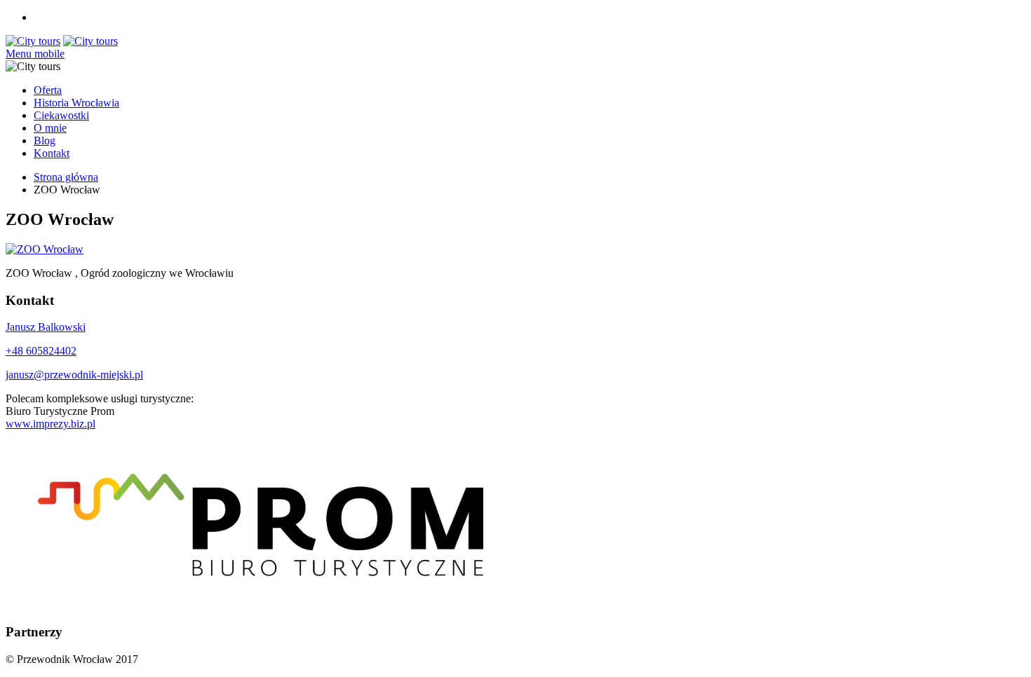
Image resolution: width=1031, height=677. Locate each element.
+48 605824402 (41, 351)
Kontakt (51, 153)
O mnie (50, 128)
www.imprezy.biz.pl (50, 424)
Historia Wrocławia (76, 103)
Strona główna (66, 177)
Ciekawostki (61, 115)
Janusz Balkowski (46, 327)
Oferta (48, 90)
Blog (44, 140)
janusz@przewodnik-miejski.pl (74, 375)
